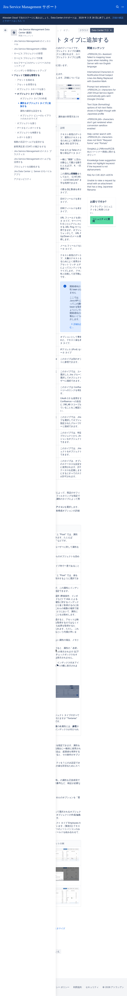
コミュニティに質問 (101, 220)
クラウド (84, 30)
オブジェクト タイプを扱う (30, 93)
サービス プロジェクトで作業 (28, 58)
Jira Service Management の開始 (30, 48)
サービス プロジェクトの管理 (28, 53)
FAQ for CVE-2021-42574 (100, 175)
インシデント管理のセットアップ (30, 70)
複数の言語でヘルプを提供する (29, 141)
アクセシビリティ (22, 179)
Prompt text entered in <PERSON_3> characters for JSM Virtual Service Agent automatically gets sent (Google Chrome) (101, 92)
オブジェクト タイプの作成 (33, 98)
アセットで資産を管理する (27, 75)
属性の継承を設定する (31, 110)
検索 (117, 6)
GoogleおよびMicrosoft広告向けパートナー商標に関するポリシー (101, 151)
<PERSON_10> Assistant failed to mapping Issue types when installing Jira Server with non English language (99, 60)
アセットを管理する (26, 84)
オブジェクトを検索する (29, 132)
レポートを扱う (24, 137)
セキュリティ (92, 987)
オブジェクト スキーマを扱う (31, 89)
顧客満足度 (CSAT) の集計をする (30, 146)
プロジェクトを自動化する (27, 166)
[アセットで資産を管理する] (58, 30)
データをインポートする (29, 127)
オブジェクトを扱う (26, 123)
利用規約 (77, 987)
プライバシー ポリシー (58, 987)
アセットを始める (25, 79)
